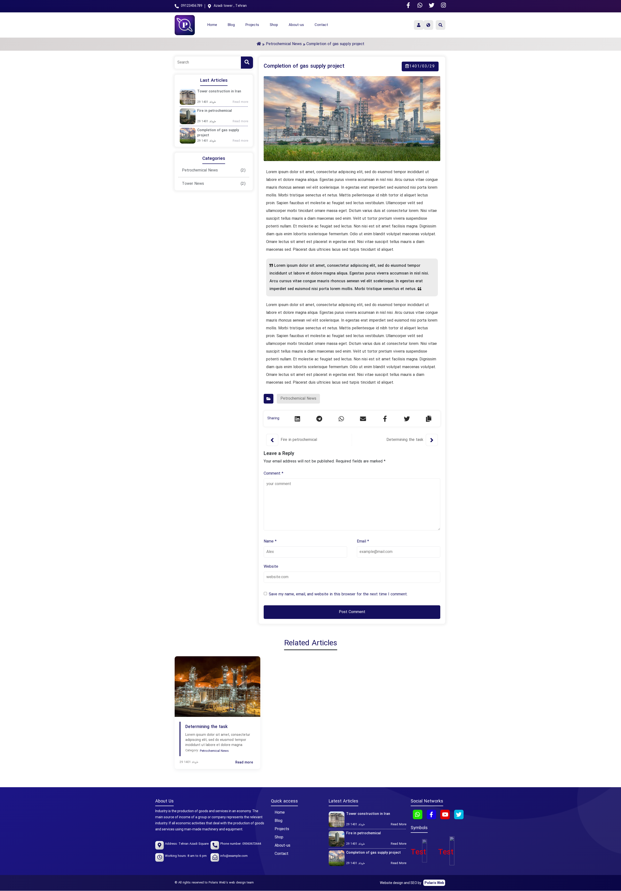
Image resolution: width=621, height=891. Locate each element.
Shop (274, 25)
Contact (321, 25)
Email (363, 541)
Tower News (193, 183)
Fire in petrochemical (214, 111)
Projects (252, 25)
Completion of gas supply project (218, 133)
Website (271, 566)
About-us (296, 25)
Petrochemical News (200, 170)
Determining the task (404, 440)
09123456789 (191, 6)
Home (212, 25)
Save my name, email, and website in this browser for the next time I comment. (338, 594)
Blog (231, 25)
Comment (273, 473)
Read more (242, 102)
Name (270, 541)
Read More (400, 824)
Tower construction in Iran (219, 91)
